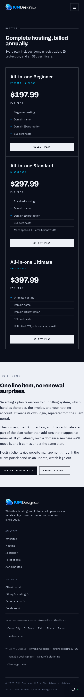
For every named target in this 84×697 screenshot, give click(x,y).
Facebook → (12, 608)
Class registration (17, 664)
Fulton (61, 628)
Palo (40, 628)
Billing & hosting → (17, 594)
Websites (11, 539)
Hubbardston (14, 636)
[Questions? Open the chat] (74, 689)
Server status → (54, 470)
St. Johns (29, 628)
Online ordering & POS (65, 648)
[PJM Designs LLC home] (20, 7)
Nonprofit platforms (48, 656)
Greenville (44, 620)
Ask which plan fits (18, 470)
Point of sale (13, 560)
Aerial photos (13, 567)
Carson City (13, 628)
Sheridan (59, 620)
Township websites (38, 648)
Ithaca (50, 628)
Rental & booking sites (21, 656)
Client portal (13, 587)
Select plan (42, 146)
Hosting (10, 545)
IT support (11, 552)
